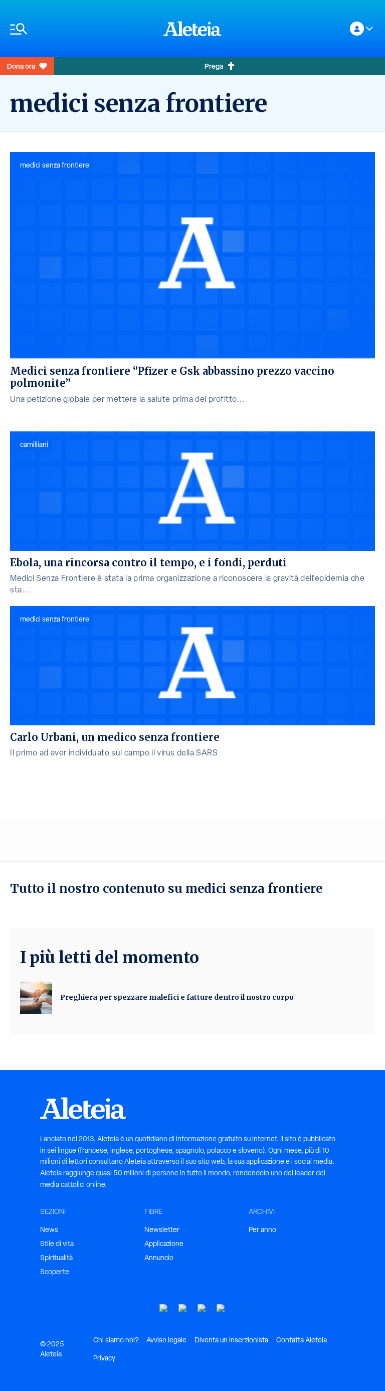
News (49, 1229)
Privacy (104, 1357)
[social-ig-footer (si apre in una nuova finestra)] (221, 1308)
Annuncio (158, 1257)
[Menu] (81, 29)
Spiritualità (56, 1257)
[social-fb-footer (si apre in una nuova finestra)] (182, 1308)
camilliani (34, 444)
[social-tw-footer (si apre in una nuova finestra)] (202, 1308)
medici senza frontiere (54, 165)
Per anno (262, 1229)
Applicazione (163, 1243)
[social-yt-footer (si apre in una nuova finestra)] (163, 1308)
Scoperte (54, 1271)
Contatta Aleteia (301, 1339)
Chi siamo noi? (115, 1339)
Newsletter (161, 1229)
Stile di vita (57, 1243)
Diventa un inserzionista (231, 1339)
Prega (214, 66)
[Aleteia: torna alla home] (192, 29)
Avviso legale (166, 1339)
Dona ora (21, 66)
